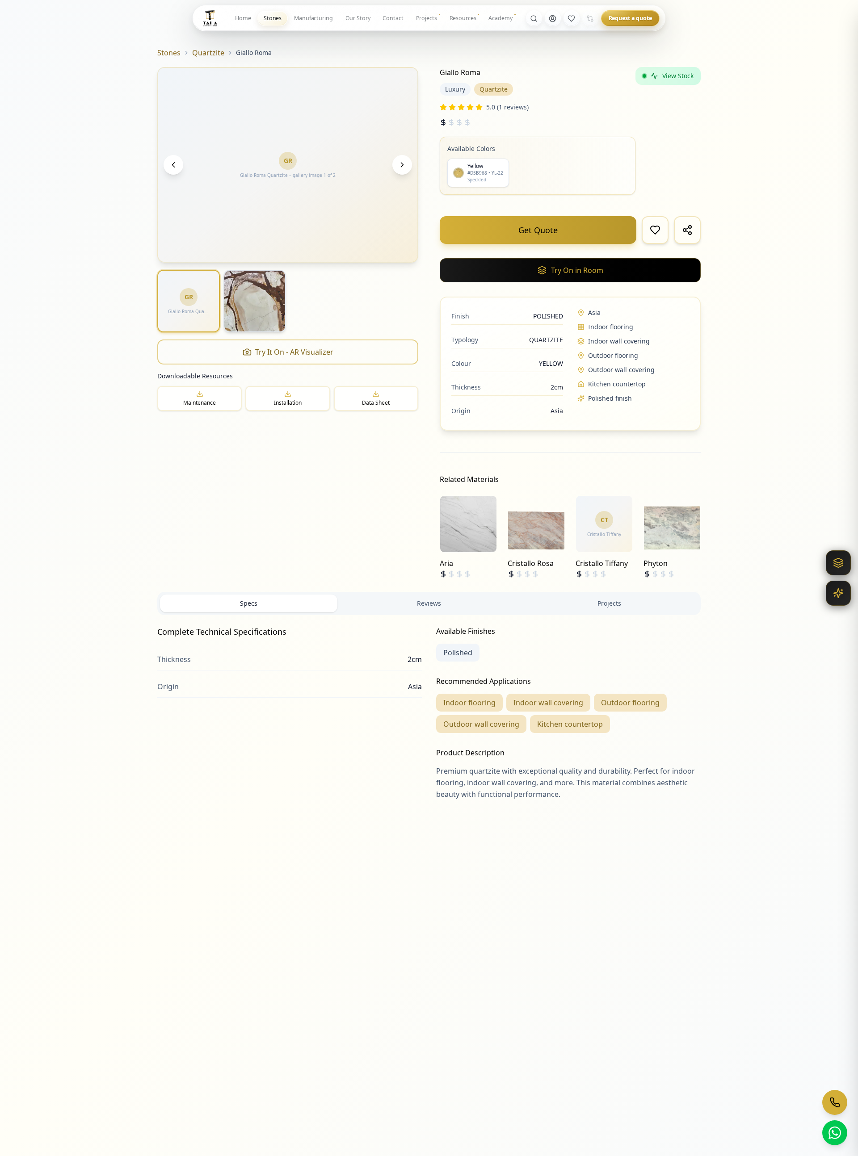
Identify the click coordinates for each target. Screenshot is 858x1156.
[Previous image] (173, 165)
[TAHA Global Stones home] (210, 18)
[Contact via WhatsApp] (834, 1132)
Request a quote (630, 18)
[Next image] (402, 165)
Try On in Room (577, 270)
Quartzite (208, 53)
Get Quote (538, 230)
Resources (463, 18)
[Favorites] (572, 18)
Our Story (357, 18)
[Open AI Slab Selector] (838, 593)
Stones (273, 18)
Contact (393, 18)
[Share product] (687, 230)
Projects (426, 18)
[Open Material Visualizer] (838, 562)
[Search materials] (534, 18)
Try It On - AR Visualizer (294, 352)
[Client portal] (553, 18)
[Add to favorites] (655, 230)
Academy (500, 18)
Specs (248, 603)
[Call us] (834, 1102)
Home (243, 18)
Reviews (429, 603)
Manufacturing (313, 18)
